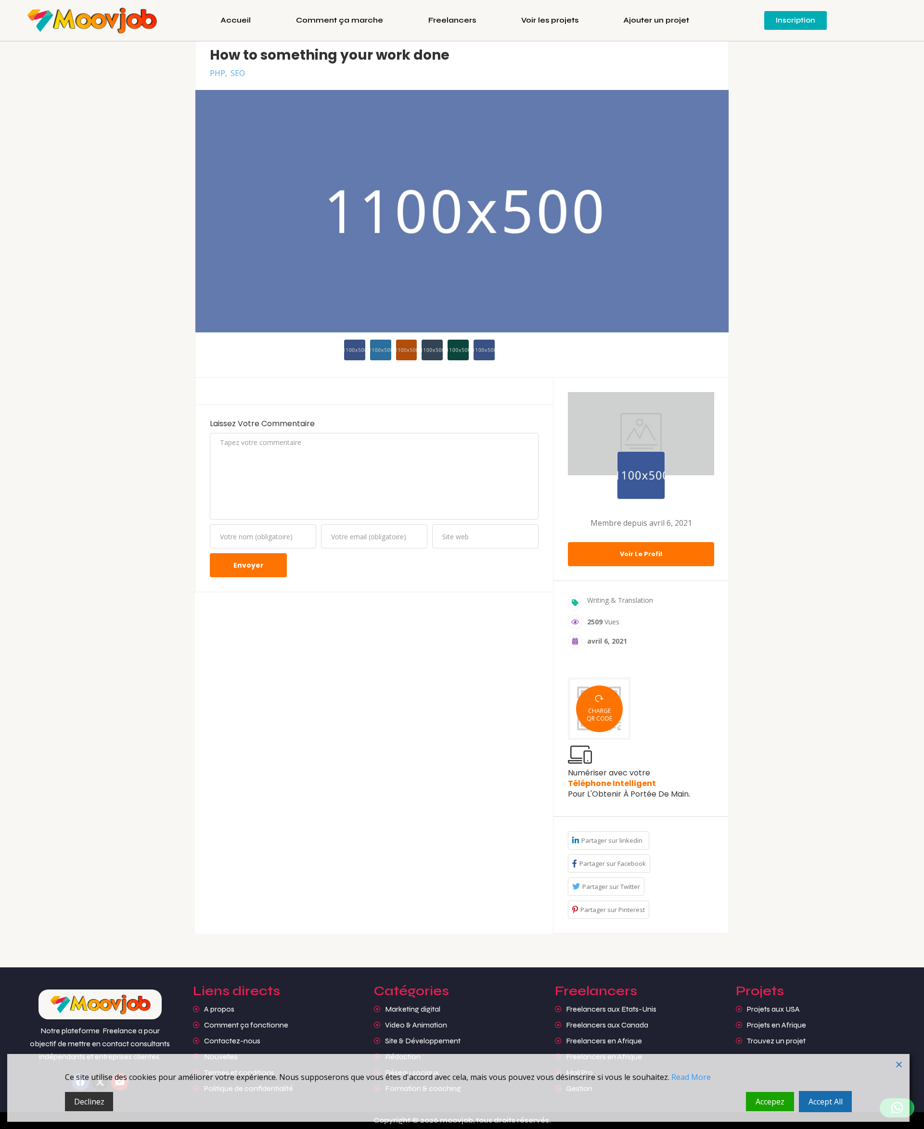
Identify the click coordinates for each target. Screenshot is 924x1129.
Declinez (89, 1101)
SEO (238, 73)
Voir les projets (549, 20)
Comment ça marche (339, 20)
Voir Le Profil (641, 553)
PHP (217, 73)
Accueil (235, 20)
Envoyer (248, 565)
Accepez (770, 1101)
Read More (691, 1077)
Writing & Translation (620, 600)
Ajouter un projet (656, 20)
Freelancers (452, 20)
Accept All (825, 1101)
